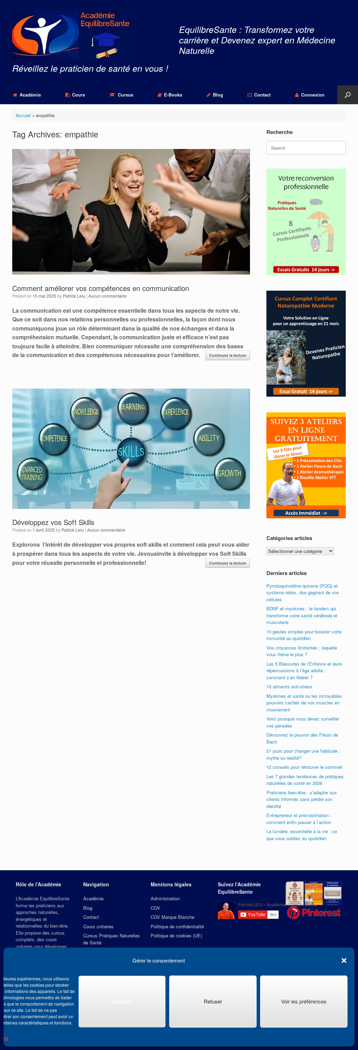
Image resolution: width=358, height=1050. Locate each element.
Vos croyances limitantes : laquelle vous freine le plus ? (301, 651)
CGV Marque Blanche (172, 917)
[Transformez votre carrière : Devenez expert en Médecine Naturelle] (71, 35)
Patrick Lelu (74, 296)
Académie (30, 94)
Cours (78, 94)
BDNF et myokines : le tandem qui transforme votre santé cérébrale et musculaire (301, 615)
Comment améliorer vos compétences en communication (100, 288)
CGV (155, 907)
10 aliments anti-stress (289, 686)
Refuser (213, 1001)
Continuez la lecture (227, 355)
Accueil (23, 115)
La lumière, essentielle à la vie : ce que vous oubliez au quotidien (301, 835)
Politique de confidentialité (177, 926)
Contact (262, 94)
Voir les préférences (304, 1001)
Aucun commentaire (107, 296)
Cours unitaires (98, 926)
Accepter (122, 1001)
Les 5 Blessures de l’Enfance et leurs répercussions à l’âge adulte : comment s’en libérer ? (304, 670)
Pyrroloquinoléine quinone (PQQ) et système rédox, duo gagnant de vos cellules (302, 592)
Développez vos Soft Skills (53, 522)
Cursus (125, 94)
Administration (165, 898)
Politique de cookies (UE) (176, 935)
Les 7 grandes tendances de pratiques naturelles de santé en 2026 (305, 780)
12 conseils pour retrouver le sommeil (304, 767)
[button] (344, 960)
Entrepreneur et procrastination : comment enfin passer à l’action (298, 818)
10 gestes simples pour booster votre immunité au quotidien (304, 635)
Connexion (312, 94)
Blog (218, 94)
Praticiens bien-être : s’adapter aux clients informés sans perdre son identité (301, 799)
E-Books (173, 94)
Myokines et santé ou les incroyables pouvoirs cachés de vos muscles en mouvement (304, 703)
